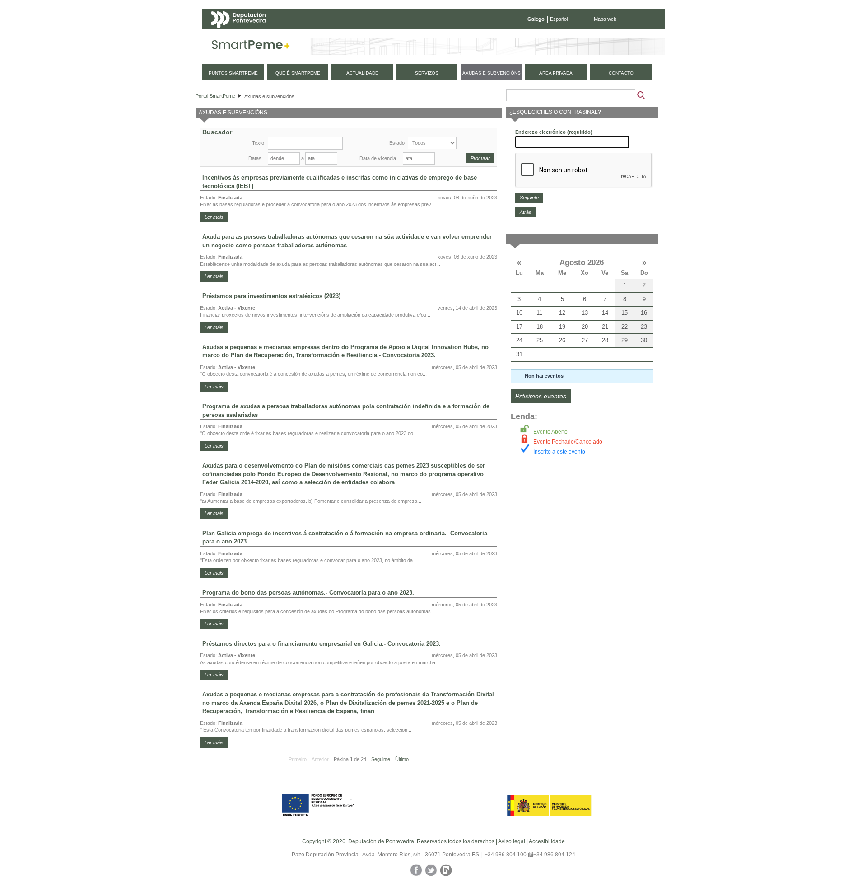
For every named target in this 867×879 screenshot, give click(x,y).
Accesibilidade (547, 841)
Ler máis (214, 217)
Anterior (320, 759)
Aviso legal (511, 841)
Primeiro (298, 759)
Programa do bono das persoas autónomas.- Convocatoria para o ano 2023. (308, 592)
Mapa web (605, 19)
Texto (258, 143)
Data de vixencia (377, 158)
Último (402, 759)
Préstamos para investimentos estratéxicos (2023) (271, 296)
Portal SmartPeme (215, 96)
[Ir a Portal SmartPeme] (250, 46)
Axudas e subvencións (269, 96)
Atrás (525, 212)
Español (559, 19)
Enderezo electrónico (553, 132)
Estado (397, 143)
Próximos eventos (540, 396)
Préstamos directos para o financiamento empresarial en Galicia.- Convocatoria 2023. (321, 643)
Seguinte (380, 759)
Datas (254, 158)
